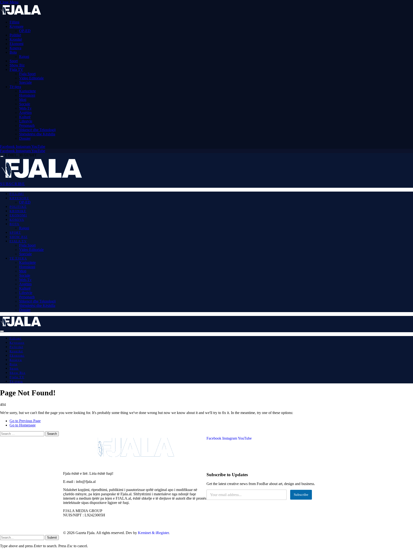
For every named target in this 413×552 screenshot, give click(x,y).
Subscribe (301, 495)
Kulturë (25, 117)
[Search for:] (22, 433)
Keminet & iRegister (153, 533)
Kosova (15, 48)
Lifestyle (25, 121)
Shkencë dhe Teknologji (37, 130)
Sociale (24, 104)
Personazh (27, 125)
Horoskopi (27, 95)
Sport (14, 61)
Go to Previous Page (25, 421)
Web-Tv (25, 108)
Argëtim (25, 112)
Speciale (25, 82)
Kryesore (16, 26)
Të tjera (15, 87)
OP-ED (25, 31)
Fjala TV (16, 69)
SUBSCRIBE (12, 184)
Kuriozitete (27, 91)
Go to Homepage (23, 425)
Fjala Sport (27, 74)
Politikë (15, 35)
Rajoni (24, 57)
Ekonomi (16, 44)
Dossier (25, 138)
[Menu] (1, 156)
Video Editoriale (31, 78)
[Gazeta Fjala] (42, 178)
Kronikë (16, 39)
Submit (52, 537)
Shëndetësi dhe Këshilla (37, 134)
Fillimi (14, 22)
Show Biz (17, 65)
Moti (22, 100)
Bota (13, 52)
